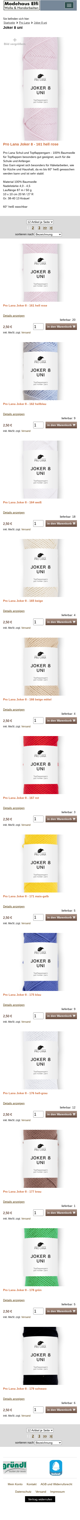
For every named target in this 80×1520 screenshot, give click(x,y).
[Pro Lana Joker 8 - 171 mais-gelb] (40, 863)
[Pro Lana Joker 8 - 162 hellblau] (40, 371)
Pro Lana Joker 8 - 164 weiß (22, 502)
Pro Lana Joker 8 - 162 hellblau (24, 404)
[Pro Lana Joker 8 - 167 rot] (40, 764)
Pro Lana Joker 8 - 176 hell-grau (25, 1093)
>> (45, 228)
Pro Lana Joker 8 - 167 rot (21, 797)
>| (51, 228)
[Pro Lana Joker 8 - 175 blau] (40, 961)
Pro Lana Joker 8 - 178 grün (22, 1290)
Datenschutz (23, 1491)
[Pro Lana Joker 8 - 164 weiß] (40, 469)
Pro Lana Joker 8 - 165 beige (23, 600)
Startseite (9, 22)
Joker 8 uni (40, 22)
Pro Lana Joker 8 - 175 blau (22, 994)
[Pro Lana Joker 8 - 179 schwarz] (40, 1355)
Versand (26, 332)
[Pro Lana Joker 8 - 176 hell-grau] (40, 1060)
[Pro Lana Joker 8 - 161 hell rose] (26, 88)
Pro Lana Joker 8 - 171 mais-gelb (26, 896)
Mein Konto (15, 1484)
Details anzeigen (14, 315)
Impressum (57, 1491)
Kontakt (32, 1484)
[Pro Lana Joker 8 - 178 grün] (40, 1257)
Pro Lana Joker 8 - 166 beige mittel (27, 699)
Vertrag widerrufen (40, 1499)
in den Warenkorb (60, 326)
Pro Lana (24, 22)
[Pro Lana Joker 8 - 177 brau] (40, 1158)
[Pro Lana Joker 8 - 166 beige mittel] (40, 666)
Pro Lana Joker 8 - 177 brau (22, 1191)
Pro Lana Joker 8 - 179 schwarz (25, 1388)
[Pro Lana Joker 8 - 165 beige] (40, 567)
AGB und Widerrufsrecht (56, 1484)
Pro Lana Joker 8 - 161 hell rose (25, 305)
